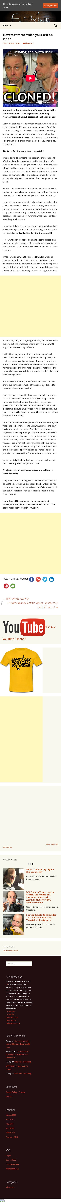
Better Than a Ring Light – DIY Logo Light (40, 870)
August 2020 (11, 1115)
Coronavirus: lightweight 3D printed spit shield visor (18, 1044)
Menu (5, 25)
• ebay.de (10, 1014)
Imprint (9, 1096)
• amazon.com (12, 1017)
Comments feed (12, 1164)
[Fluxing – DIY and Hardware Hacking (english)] (30, 16)
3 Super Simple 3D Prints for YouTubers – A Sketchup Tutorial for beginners (41, 917)
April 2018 (10, 1128)
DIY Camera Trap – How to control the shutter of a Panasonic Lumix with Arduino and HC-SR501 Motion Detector (40, 897)
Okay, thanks (50, 5)
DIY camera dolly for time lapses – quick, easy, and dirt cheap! (32, 605)
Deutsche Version (10, 950)
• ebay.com (10, 1011)
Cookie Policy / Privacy (15, 1092)
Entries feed (11, 1160)
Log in (8, 1155)
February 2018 (12, 1137)
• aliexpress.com (13, 1023)
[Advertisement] (30, 306)
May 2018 (9, 1123)
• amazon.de (11, 1020)
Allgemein (29, 43)
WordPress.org (12, 1168)
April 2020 (10, 1119)
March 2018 (10, 1132)
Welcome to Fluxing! (16, 598)
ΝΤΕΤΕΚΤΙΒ (10, 1066)
